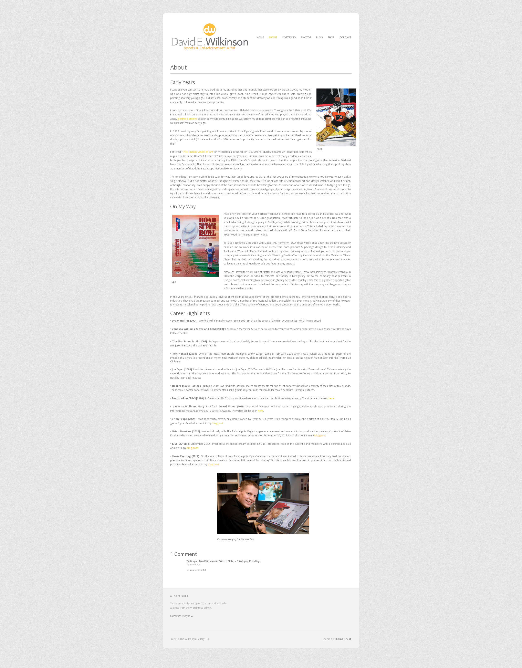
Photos (306, 37)
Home (260, 37)
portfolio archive (187, 119)
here (331, 398)
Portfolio (289, 37)
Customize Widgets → (181, 616)
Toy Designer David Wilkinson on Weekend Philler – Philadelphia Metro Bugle (224, 561)
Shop (331, 37)
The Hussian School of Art (197, 152)
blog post (217, 423)
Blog (319, 37)
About (273, 37)
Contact (345, 37)
